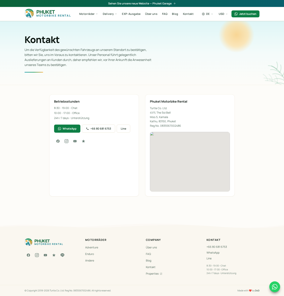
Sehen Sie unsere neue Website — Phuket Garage (140, 3)
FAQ (164, 14)
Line (123, 128)
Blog (175, 14)
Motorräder (87, 14)
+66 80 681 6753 (100, 128)
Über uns (151, 14)
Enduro (89, 254)
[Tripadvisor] (83, 141)
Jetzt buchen (247, 14)
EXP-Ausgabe (131, 14)
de (208, 14)
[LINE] (62, 255)
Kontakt (188, 14)
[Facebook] (58, 141)
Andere (89, 260)
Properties (152, 273)
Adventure (91, 247)
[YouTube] (75, 141)
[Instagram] (66, 141)
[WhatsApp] (274, 286)
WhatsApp (70, 128)
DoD (257, 290)
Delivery (108, 14)
